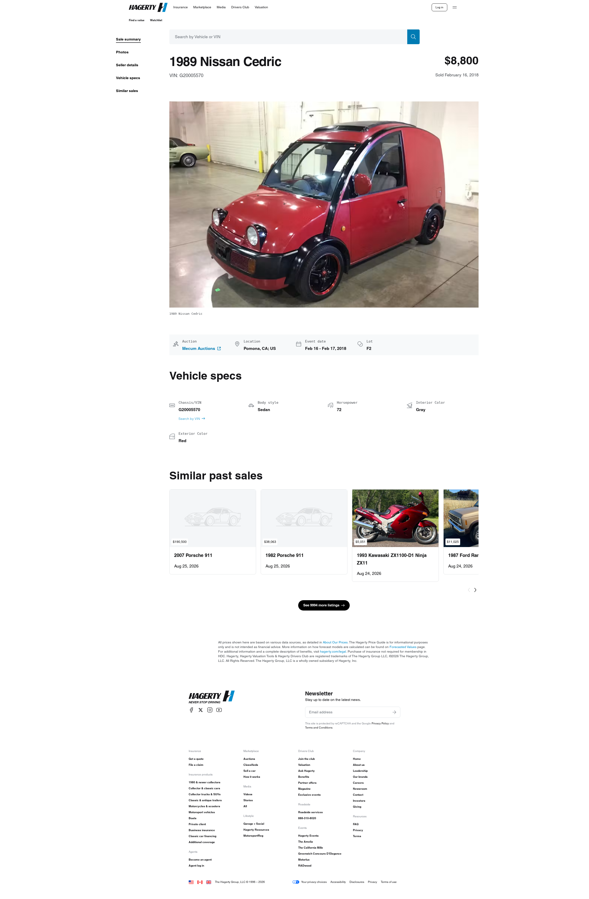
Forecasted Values (403, 647)
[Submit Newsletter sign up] (394, 712)
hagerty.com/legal (333, 651)
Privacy (358, 830)
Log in (439, 7)
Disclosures (356, 881)
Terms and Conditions (318, 727)
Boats (192, 818)
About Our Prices (335, 642)
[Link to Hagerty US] (191, 881)
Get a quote (196, 758)
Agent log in (196, 865)
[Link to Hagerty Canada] (199, 881)
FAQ (355, 824)
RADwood (304, 865)
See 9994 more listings (321, 605)
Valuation (304, 764)
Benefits (303, 776)
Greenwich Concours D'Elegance (319, 853)
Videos (247, 794)
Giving (357, 806)
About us (359, 764)
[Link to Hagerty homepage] (212, 697)
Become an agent (200, 859)
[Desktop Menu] (454, 7)
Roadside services (310, 812)
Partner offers (307, 782)
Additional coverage (202, 842)
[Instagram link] (209, 710)
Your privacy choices (314, 881)
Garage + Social (253, 823)
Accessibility (338, 881)
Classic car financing (202, 836)
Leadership (360, 770)
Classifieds (250, 764)
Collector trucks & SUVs (205, 794)
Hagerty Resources (256, 829)
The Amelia (305, 841)
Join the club (306, 758)
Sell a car (249, 770)
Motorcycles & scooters (204, 806)
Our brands (360, 776)
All (245, 806)
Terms (357, 836)
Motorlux (304, 859)
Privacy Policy (380, 723)
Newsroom (360, 788)
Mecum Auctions (198, 348)
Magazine (304, 788)
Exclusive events (309, 794)
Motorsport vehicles (202, 812)
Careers (358, 782)
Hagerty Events (308, 835)
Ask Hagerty (306, 770)
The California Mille (310, 847)
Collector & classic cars (204, 788)
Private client (197, 824)
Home (357, 758)
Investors (359, 800)
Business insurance (202, 830)
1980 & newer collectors (204, 782)
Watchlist (156, 20)
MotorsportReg (253, 835)
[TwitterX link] (200, 710)
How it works (251, 776)
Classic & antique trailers (205, 800)
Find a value (136, 20)
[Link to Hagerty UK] (208, 881)
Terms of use (389, 881)
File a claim (196, 764)
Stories (248, 800)
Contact (358, 794)
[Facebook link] (191, 710)
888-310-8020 (307, 818)
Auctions (249, 758)
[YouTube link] (219, 710)
